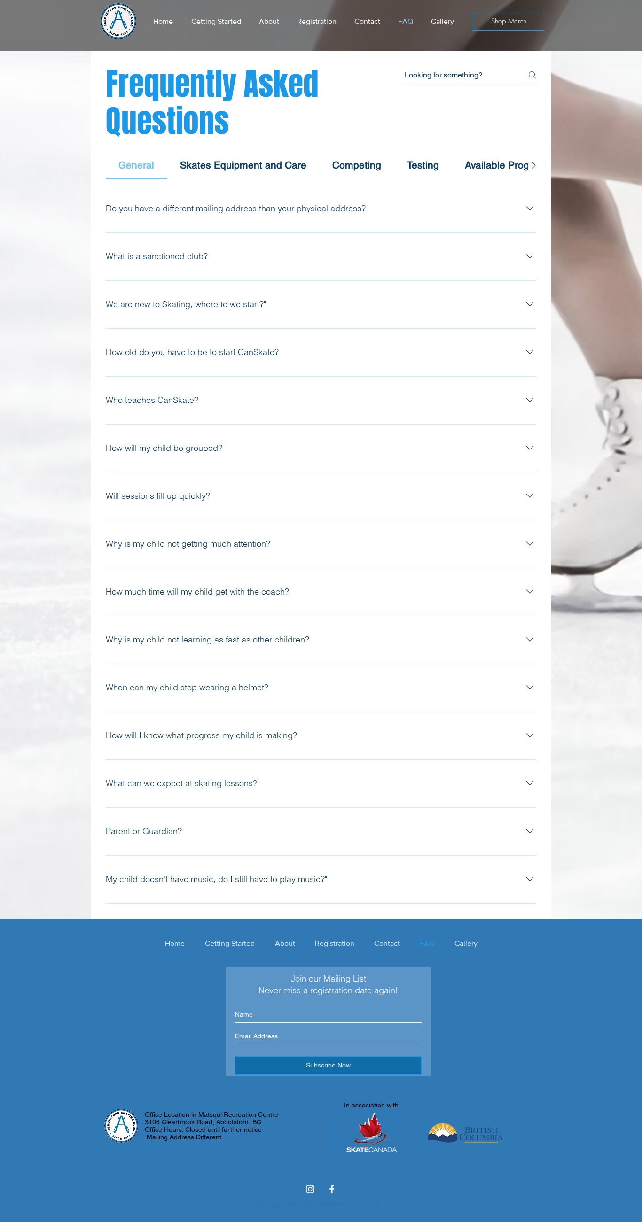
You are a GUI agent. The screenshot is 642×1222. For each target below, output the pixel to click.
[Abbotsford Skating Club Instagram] (310, 1189)
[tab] (136, 165)
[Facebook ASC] (331, 1189)
